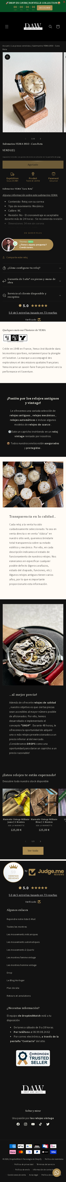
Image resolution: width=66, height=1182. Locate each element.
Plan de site (13, 987)
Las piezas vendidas (21, 45)
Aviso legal (33, 1175)
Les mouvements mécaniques (22, 934)
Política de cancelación (51, 1175)
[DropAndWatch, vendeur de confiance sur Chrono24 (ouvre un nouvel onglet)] (33, 1058)
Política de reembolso (54, 1159)
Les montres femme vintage (21, 957)
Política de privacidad (23, 1164)
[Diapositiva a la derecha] (40, 138)
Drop (9, 972)
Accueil (6, 45)
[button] (6, 26)
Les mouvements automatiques (23, 941)
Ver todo (33, 850)
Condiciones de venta (17, 1175)
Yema (36, 348)
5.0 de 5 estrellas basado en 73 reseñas (33, 312)
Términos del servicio (46, 1164)
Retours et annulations (19, 995)
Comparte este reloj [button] (17, 257)
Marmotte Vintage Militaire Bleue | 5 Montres (44, 820)
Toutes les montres (17, 926)
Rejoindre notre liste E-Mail (21, 919)
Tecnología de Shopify (32, 1159)
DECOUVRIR (44, 7)
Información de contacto (43, 1169)
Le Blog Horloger (16, 980)
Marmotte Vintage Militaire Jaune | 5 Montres (16, 820)
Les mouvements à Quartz (20, 949)
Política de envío (22, 1169)
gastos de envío (27, 157)
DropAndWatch (16, 1159)
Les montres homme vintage (22, 965)
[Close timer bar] (64, 2)
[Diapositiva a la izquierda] (25, 138)
